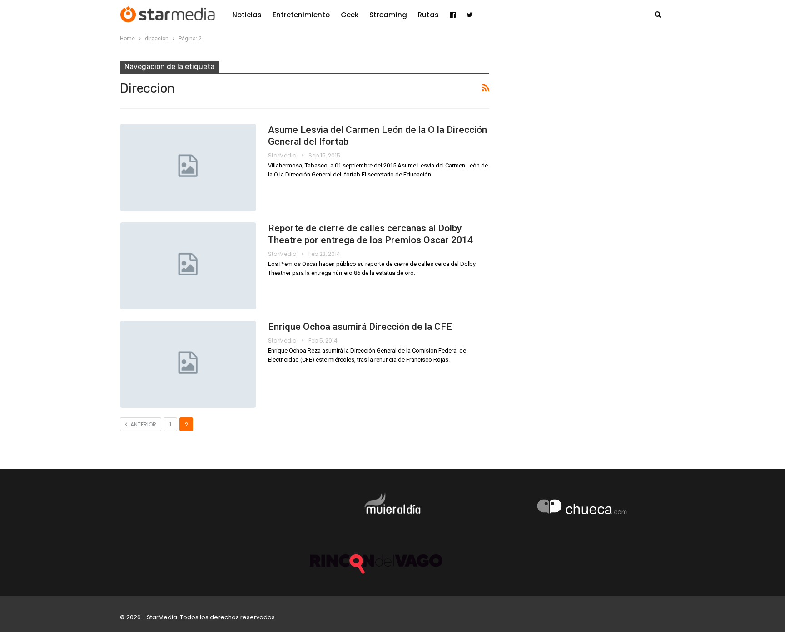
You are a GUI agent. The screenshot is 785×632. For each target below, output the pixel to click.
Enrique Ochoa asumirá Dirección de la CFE (360, 326)
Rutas (428, 15)
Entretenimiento (301, 15)
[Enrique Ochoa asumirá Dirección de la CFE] (188, 364)
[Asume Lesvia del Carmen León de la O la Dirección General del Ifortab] (188, 167)
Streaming (388, 15)
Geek (349, 15)
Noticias (247, 15)
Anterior (142, 424)
